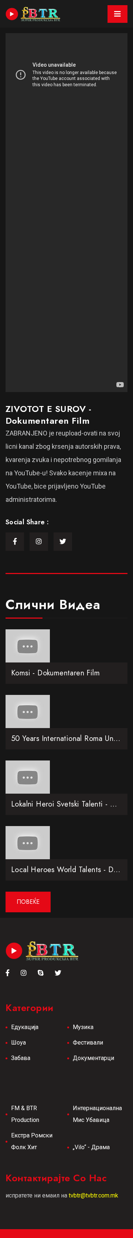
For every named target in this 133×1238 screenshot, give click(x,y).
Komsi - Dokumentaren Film (55, 673)
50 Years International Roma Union (67, 738)
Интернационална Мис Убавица (97, 1114)
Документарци (93, 1058)
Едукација (24, 1027)
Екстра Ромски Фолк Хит (31, 1141)
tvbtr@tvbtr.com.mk (93, 1195)
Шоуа (18, 1042)
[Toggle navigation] (117, 14)
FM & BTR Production (25, 1114)
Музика (83, 1027)
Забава (20, 1058)
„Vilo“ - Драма (91, 1147)
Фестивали (88, 1042)
